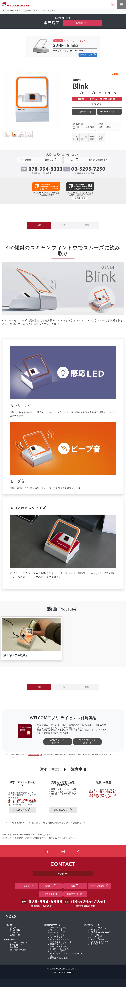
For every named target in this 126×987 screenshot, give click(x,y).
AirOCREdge (97, 939)
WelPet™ (95, 930)
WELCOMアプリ (98, 928)
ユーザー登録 (35, 755)
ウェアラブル (56, 937)
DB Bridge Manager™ (101, 932)
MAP (63, 874)
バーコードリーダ (58, 928)
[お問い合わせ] (112, 4)
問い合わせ (82, 23)
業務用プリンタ (57, 944)
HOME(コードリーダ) (11, 11)
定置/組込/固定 (31, 11)
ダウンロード (16, 945)
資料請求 (51, 894)
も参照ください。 (61, 838)
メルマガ (14, 932)
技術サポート (75, 894)
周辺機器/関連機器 (59, 958)
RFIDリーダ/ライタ (59, 949)
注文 (75, 886)
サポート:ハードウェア (20, 942)
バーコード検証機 (58, 946)
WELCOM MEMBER (63, 972)
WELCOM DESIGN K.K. (67, 969)
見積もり (51, 886)
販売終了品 (15, 935)
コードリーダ (56, 930)
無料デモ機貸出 (99, 886)
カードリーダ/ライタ (60, 951)
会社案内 (14, 947)
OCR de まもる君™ (99, 942)
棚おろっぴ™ (97, 937)
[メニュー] (121, 4)
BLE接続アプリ (98, 944)
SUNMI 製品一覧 (48, 11)
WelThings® (96, 935)
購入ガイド (15, 928)
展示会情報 (15, 930)
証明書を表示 (80, 198)
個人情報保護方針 (18, 950)
